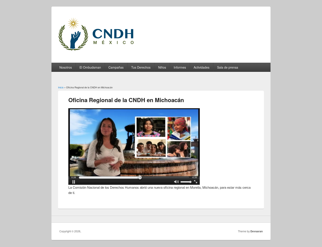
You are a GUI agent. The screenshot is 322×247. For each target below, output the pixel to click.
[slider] (134, 177)
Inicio (61, 87)
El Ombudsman (90, 67)
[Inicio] (101, 52)
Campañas (116, 67)
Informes (180, 67)
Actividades (201, 67)
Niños (162, 67)
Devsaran (256, 231)
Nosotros (65, 67)
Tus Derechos (140, 67)
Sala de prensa (227, 67)
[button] (73, 182)
